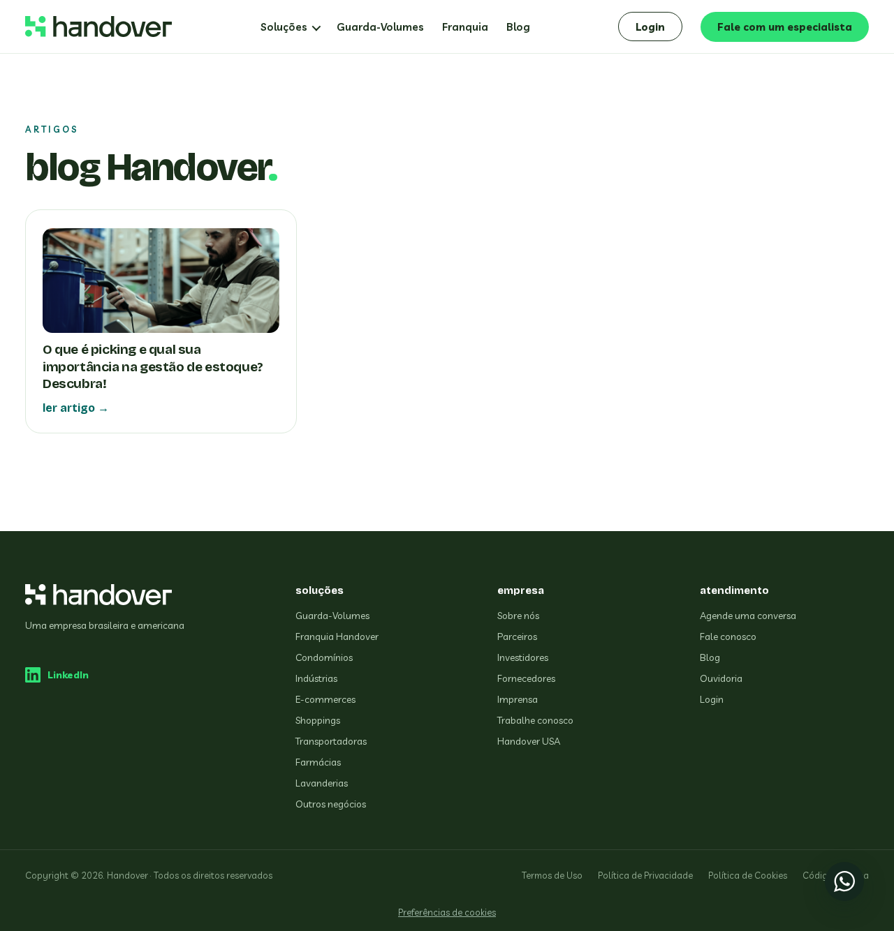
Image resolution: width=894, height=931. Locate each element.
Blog (518, 26)
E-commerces (325, 699)
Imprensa (517, 699)
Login (650, 26)
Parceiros (517, 636)
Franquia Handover (337, 636)
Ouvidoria (721, 678)
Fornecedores (526, 678)
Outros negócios (330, 804)
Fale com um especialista (784, 26)
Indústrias (316, 678)
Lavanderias (321, 783)
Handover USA (528, 741)
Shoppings (317, 720)
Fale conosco (728, 636)
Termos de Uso (552, 875)
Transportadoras (331, 741)
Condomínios (324, 657)
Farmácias (318, 762)
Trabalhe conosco (535, 720)
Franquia (465, 26)
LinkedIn (68, 675)
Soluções (284, 26)
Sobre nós (518, 615)
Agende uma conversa (748, 615)
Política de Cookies (747, 875)
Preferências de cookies (447, 912)
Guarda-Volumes (380, 26)
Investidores (522, 657)
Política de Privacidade (645, 875)
